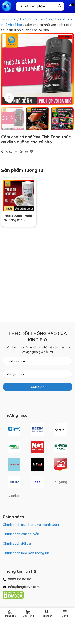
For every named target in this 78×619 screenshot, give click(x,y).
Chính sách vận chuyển (21, 534)
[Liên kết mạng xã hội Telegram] (31, 151)
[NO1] (37, 447)
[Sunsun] (60, 464)
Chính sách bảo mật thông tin (26, 553)
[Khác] (37, 482)
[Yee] (14, 429)
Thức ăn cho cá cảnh (35, 19)
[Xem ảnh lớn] (9, 97)
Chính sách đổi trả (17, 543)
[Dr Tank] (37, 464)
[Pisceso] (14, 482)
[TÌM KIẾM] (59, 6)
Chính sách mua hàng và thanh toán (31, 524)
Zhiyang (60, 482)
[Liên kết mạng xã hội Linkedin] (26, 151)
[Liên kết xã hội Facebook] (16, 151)
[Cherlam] (60, 429)
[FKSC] (60, 447)
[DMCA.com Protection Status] (13, 594)
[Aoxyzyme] (14, 447)
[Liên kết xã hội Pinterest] (21, 151)
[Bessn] (37, 429)
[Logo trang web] (6, 6)
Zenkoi (14, 496)
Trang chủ (9, 19)
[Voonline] (14, 464)
